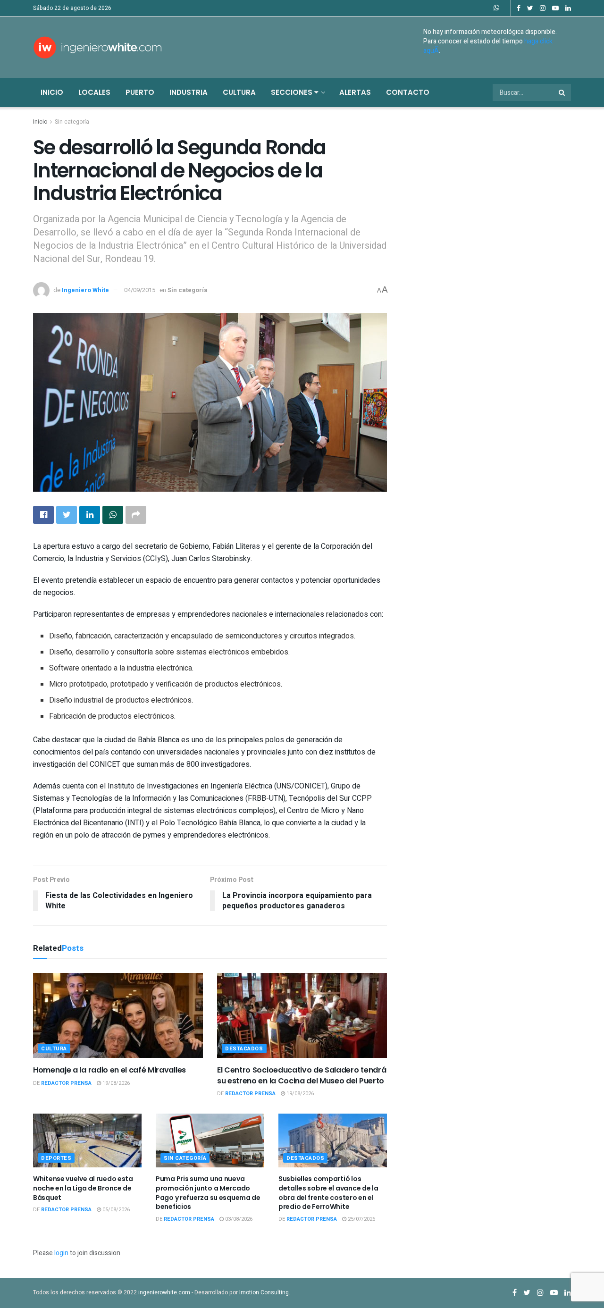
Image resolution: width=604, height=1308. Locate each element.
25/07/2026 (360, 1219)
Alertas (355, 92)
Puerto (140, 92)
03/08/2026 (238, 1219)
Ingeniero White (85, 289)
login (61, 1253)
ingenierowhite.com (164, 1292)
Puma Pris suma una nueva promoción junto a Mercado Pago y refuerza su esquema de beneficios (208, 1192)
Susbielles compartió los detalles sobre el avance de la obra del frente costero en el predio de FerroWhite (328, 1192)
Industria (188, 92)
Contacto (407, 92)
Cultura (239, 92)
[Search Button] (562, 92)
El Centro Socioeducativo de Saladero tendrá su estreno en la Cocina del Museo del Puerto (301, 1075)
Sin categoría (72, 121)
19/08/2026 (115, 1083)
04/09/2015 (139, 289)
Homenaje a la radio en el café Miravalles (109, 1070)
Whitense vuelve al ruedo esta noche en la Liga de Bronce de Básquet (83, 1188)
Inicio (52, 92)
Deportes (56, 1158)
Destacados (244, 1049)
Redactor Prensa (66, 1083)
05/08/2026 (115, 1210)
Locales (94, 92)
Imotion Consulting (264, 1292)
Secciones (292, 92)
